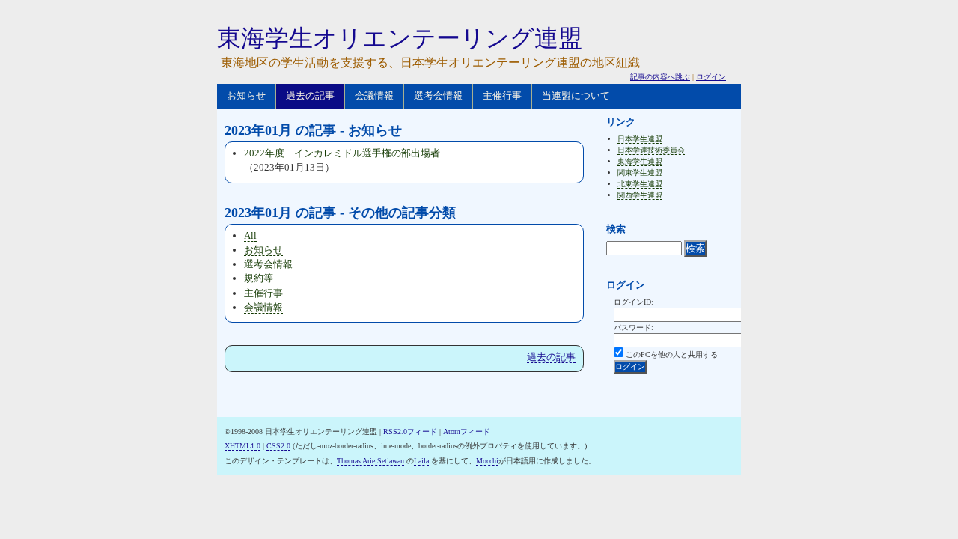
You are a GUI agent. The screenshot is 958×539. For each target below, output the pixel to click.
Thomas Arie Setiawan (370, 461)
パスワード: (633, 327)
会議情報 (374, 95)
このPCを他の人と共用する (672, 354)
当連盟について (576, 95)
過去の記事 (310, 95)
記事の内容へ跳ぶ (660, 77)
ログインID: (633, 302)
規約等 (258, 278)
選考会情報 (438, 95)
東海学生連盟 (639, 161)
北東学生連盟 (639, 184)
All (250, 235)
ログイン (711, 77)
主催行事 (502, 95)
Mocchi (487, 461)
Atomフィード (466, 431)
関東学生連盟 (639, 172)
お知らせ (246, 95)
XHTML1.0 (242, 446)
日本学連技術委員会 (651, 150)
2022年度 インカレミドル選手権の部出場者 (342, 153)
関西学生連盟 (639, 195)
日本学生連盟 (639, 139)
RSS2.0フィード (410, 431)
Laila (421, 461)
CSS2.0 (278, 446)
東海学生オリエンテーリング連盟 (399, 38)
